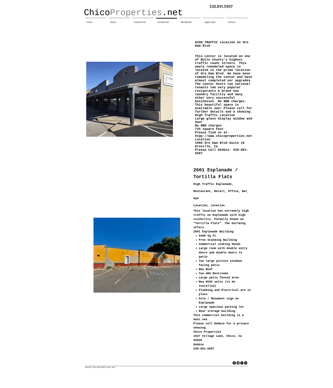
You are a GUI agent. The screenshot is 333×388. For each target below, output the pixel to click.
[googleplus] (242, 363)
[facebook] (234, 363)
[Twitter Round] (238, 363)
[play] (165, 133)
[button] (129, 99)
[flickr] (245, 363)
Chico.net (136, 13)
